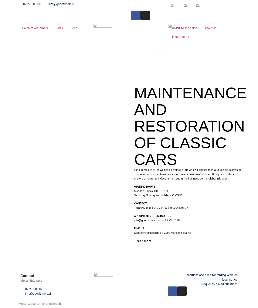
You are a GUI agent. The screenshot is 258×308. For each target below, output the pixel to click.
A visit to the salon (184, 28)
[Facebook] (135, 15)
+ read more (142, 241)
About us (210, 28)
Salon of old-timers (35, 28)
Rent (73, 28)
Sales (59, 28)
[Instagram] (145, 15)
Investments (180, 37)
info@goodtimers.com (147, 220)
